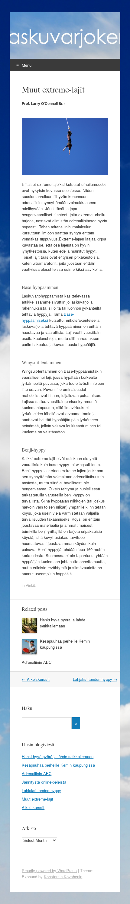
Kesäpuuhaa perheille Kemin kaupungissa (58, 765)
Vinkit (30, 585)
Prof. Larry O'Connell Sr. (42, 103)
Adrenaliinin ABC (36, 662)
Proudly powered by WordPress (49, 870)
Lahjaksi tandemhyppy (95, 679)
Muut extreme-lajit (37, 799)
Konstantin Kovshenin (63, 876)
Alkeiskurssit (36, 679)
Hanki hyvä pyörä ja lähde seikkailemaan (62, 623)
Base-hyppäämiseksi (48, 317)
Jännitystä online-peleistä (44, 782)
